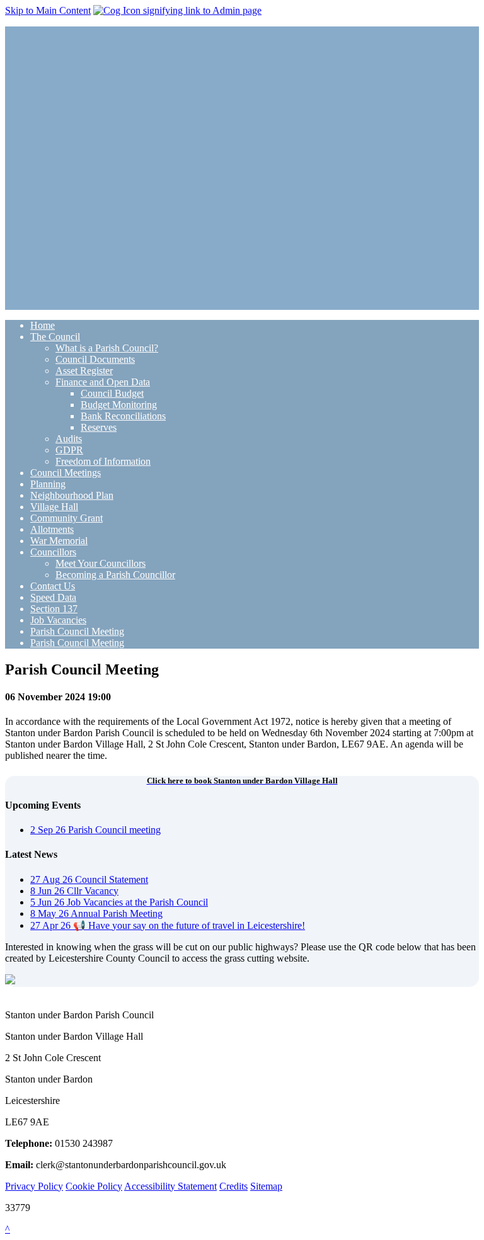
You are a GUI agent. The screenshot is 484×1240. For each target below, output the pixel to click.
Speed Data (53, 597)
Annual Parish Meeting (96, 913)
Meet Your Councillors (100, 563)
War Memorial (59, 540)
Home (42, 325)
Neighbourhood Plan (71, 495)
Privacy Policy (34, 1186)
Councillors (53, 552)
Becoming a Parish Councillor (115, 574)
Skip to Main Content (48, 10)
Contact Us (52, 586)
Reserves (99, 427)
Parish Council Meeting (77, 631)
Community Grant (66, 518)
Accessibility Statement (170, 1186)
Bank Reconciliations (123, 416)
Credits (233, 1186)
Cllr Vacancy (74, 890)
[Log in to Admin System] (177, 10)
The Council (55, 336)
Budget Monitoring (119, 404)
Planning (48, 484)
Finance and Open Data (102, 382)
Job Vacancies (58, 620)
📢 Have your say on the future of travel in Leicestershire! (167, 925)
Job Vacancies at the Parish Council (119, 902)
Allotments (52, 529)
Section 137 (54, 608)
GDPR (69, 450)
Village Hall (54, 506)
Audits (68, 438)
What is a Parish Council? (106, 348)
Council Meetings (65, 472)
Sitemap (266, 1186)
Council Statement (89, 879)
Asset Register (84, 370)
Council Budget (112, 393)
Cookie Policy (94, 1186)
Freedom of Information (103, 461)
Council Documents (95, 359)
